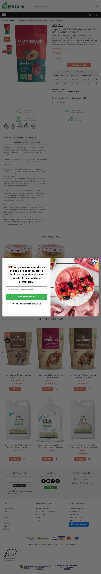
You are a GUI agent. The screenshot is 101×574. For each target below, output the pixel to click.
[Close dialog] (94, 261)
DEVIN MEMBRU (26, 296)
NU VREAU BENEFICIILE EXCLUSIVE (26, 304)
